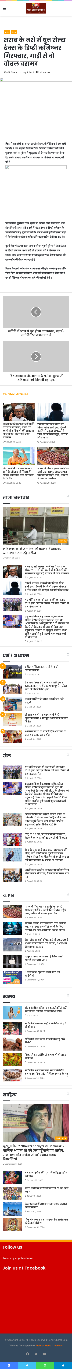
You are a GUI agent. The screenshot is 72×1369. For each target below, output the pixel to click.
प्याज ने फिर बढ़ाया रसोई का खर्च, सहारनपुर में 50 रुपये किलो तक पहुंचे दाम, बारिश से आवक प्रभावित (53, 473)
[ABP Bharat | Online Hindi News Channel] (36, 8)
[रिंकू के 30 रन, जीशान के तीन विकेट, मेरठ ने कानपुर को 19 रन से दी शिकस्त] (12, 839)
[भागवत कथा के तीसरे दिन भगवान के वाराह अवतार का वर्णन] (12, 736)
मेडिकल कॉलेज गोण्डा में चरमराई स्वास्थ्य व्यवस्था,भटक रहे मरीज (32, 551)
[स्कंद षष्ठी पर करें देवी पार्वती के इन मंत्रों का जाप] (12, 1193)
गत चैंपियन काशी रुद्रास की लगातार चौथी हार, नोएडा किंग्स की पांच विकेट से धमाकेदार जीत (47, 603)
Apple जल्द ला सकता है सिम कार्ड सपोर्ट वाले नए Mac (44, 958)
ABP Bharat (11, 72)
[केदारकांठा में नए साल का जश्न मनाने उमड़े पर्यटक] (12, 1209)
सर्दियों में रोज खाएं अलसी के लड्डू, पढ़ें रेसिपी (45, 1040)
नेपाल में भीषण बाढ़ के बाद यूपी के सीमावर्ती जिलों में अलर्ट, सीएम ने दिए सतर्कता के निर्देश (18, 473)
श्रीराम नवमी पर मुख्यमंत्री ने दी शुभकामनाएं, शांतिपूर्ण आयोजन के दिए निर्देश (46, 718)
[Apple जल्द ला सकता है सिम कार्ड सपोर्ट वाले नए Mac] (12, 961)
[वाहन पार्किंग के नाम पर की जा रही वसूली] (12, 704)
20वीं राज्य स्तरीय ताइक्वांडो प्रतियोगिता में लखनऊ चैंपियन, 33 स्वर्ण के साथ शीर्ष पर (47, 873)
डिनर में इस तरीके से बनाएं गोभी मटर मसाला (45, 1056)
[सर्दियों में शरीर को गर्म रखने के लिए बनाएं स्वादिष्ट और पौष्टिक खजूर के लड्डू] (12, 1075)
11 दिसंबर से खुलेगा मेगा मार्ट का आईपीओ (42, 973)
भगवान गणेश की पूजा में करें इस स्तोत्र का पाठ (46, 1174)
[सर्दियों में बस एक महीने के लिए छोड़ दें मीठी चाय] (12, 1028)
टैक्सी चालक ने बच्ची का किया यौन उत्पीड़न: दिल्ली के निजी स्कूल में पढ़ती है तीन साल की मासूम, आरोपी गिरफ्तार (52, 430)
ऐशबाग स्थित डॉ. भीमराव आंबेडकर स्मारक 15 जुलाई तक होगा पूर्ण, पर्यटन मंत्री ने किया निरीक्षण (46, 686)
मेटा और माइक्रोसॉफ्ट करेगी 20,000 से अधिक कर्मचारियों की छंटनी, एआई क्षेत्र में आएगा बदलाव (47, 943)
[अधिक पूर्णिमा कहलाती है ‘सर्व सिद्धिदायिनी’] (12, 672)
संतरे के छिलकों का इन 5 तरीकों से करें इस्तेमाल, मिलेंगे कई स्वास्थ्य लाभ (45, 1009)
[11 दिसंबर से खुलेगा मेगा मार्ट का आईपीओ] (12, 977)
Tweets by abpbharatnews (18, 1258)
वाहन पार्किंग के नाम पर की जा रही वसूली (44, 700)
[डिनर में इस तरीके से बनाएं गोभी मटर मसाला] (12, 1059)
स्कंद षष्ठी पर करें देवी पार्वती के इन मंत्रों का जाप (46, 1190)
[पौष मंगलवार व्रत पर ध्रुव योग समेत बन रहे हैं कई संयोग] (12, 1224)
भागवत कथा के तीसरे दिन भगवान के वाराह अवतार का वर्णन (45, 733)
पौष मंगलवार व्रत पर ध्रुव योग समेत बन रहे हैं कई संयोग (46, 1221)
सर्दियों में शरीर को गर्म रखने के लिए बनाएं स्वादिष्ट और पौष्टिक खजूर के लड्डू (46, 1072)
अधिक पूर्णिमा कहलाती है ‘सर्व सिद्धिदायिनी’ (41, 668)
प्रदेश (7, 32)
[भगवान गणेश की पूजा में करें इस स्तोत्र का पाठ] (12, 1177)
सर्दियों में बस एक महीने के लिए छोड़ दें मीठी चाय (45, 1025)
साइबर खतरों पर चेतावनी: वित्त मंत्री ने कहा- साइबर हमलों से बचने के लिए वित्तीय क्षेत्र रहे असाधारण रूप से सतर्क (45, 927)
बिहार (14, 32)
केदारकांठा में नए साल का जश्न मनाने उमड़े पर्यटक (46, 1205)
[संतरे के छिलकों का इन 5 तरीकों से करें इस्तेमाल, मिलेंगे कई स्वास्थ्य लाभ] (12, 1012)
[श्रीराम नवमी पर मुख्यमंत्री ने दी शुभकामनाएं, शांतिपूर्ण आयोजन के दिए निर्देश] (12, 719)
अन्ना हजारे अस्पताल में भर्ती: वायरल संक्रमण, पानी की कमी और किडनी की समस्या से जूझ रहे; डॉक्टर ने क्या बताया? (18, 430)
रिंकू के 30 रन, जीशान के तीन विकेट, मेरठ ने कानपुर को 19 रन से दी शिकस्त (46, 836)
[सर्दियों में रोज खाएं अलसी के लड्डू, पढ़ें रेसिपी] (12, 1044)
